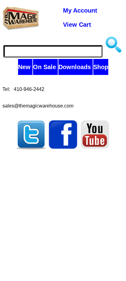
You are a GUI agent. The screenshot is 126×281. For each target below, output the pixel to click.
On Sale (45, 67)
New (25, 67)
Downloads (75, 67)
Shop (100, 67)
